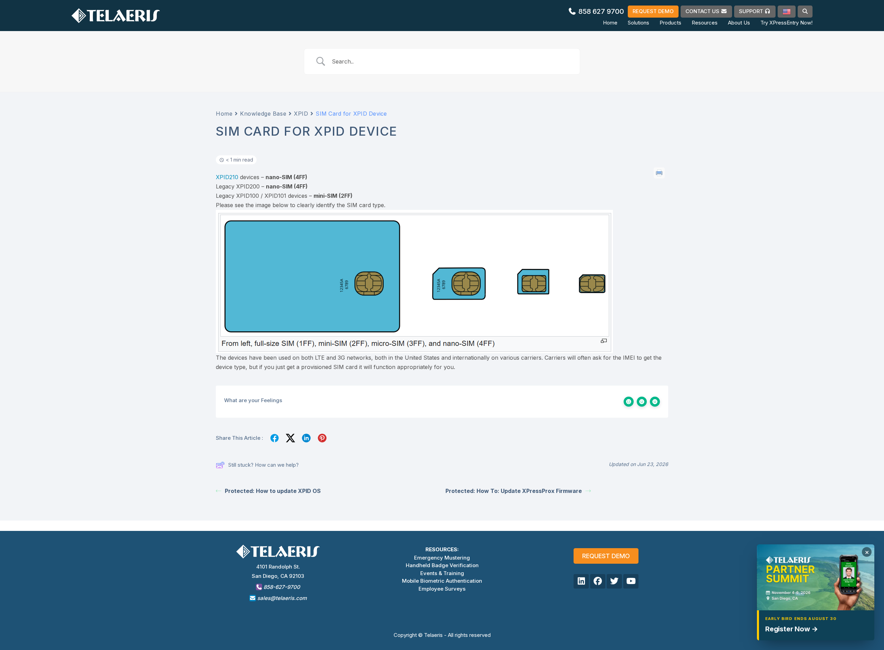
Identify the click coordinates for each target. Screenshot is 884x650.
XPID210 (227, 177)
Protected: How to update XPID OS (273, 490)
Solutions (638, 22)
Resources (705, 22)
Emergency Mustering (442, 557)
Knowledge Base (263, 113)
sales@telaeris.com (282, 598)
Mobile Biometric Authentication (442, 581)
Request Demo (606, 556)
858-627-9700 (281, 587)
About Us (739, 22)
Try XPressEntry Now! (786, 22)
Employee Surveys (442, 588)
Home (610, 22)
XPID (301, 113)
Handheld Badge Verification (442, 565)
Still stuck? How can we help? (263, 465)
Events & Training (442, 573)
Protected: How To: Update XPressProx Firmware (513, 490)
